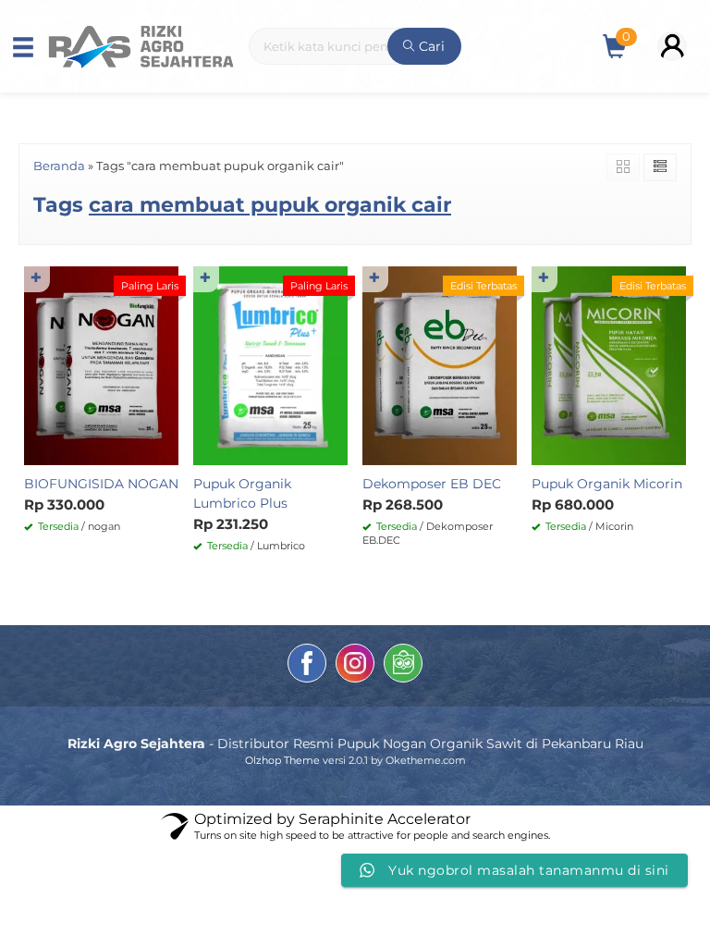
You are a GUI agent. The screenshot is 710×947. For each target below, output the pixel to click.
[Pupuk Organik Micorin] (609, 364)
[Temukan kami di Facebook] (307, 666)
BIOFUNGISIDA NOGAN (101, 483)
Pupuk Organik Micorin (607, 483)
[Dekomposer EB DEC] (439, 364)
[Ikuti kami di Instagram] (355, 666)
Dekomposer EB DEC (431, 483)
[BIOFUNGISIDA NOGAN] (101, 364)
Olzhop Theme (282, 760)
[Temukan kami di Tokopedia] (403, 666)
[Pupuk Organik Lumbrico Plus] (270, 364)
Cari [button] (430, 46)
